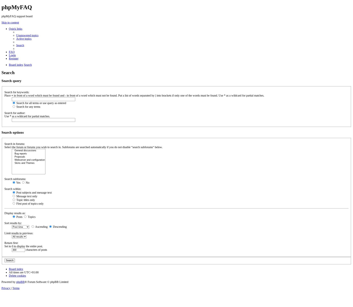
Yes (18, 182)
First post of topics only (30, 203)
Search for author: (14, 113)
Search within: (12, 188)
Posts (19, 216)
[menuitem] (27, 35)
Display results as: (14, 213)
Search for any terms (28, 106)
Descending (59, 226)
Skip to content (10, 22)
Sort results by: (13, 223)
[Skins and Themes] (28, 163)
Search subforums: (15, 179)
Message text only (26, 196)
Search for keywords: (16, 92)
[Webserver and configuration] (28, 160)
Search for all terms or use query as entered (41, 103)
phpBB (20, 281)
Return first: (11, 242)
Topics (31, 216)
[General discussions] (28, 150)
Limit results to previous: (18, 233)
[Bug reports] (28, 153)
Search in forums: (14, 143)
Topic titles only (25, 199)
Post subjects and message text (34, 192)
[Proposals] (28, 156)
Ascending (41, 226)
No (27, 182)
